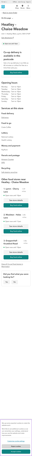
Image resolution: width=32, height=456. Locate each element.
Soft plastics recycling (9, 172)
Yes (6, 282)
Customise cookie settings (16, 441)
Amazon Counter (7, 159)
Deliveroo (5, 118)
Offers (15, 2)
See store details (18, 200)
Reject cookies (16, 446)
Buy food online (16, 73)
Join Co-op (21, 2)
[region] (16, 437)
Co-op (3, 2)
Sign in (28, 2)
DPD (3, 163)
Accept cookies (16, 451)
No (15, 282)
